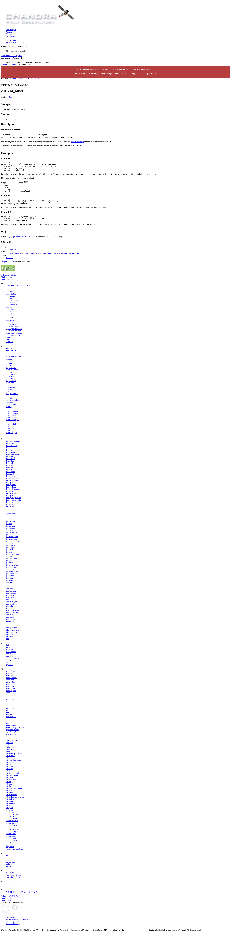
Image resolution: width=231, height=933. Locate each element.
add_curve (10, 298)
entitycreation (11, 513)
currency (15, 249)
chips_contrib (11, 368)
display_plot (10, 502)
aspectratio (10, 339)
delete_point (10, 465)
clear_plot (9, 389)
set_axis (9, 758)
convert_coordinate (13, 400)
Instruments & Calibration (15, 42)
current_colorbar (12, 411)
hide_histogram (11, 602)
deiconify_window (13, 441)
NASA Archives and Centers (17, 919)
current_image (11, 422)
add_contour (10, 296)
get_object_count (12, 554)
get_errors (9, 535)
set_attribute (10, 756)
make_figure (10, 671)
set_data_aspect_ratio (14, 771)
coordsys (9, 402)
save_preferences (12, 740)
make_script (10, 673)
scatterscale (10, 749)
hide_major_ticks (12, 610)
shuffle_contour (12, 821)
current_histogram (12, 420)
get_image (10, 548)
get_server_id (11, 574)
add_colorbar (11, 294)
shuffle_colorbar (12, 819)
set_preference (11, 799)
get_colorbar (10, 526)
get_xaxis (9, 578)
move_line (10, 684)
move (8, 693)
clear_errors (10, 387)
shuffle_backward (12, 814)
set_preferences (11, 795)
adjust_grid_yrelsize (13, 335)
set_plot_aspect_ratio (14, 788)
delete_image (11, 456)
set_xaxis (9, 805)
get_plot (9, 561)
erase (8, 515)
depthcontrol (10, 472)
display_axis (10, 476)
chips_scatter (11, 381)
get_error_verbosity (13, 541)
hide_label (47, 253)
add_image (10, 309)
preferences (10, 712)
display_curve (11, 482)
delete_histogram (12, 454)
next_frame (10, 699)
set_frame (9, 777)
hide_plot (9, 615)
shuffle (8, 842)
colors (8, 396)
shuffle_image (11, 832)
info (7, 639)
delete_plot (10, 463)
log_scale (9, 665)
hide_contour (11, 593)
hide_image (10, 604)
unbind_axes (10, 862)
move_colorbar (11, 678)
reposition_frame (12, 730)
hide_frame (10, 600)
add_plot (9, 316)
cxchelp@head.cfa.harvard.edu (137, 930)
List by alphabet (7, 277)
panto (8, 706)
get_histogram (11, 545)
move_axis (10, 675)
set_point (9, 792)
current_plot (10, 428)
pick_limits (10, 708)
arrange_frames (11, 337)
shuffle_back (11, 816)
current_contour (12, 413)
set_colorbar (10, 762)
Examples (23, 79)
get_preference (11, 567)
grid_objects (10, 582)
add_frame (10, 303)
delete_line (10, 461)
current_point (11, 430)
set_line (9, 786)
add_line (9, 313)
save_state (9, 743)
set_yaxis (9, 808)
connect (9, 398)
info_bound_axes (12, 630)
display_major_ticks (13, 498)
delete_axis (10, 443)
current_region (11, 433)
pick (7, 710)
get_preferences (12, 565)
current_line (10, 426)
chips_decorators (12, 370)
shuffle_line (10, 836)
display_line (10, 496)
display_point (11, 504)
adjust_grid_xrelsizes (14, 329)
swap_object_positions (14, 849)
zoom (8, 884)
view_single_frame (13, 877)
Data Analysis (11, 30)
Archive (9, 32)
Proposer (9, 34)
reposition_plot (11, 732)
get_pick (9, 556)
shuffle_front (11, 827)
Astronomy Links (12, 921)
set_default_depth (12, 773)
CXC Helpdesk (133, 74)
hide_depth (10, 597)
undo (8, 864)
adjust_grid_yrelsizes (14, 333)
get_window (10, 576)
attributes (9, 342)
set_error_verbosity (13, 775)
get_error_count (12, 537)
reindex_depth (11, 725)
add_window (11, 324)
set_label (64, 253)
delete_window (11, 469)
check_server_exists (13, 357)
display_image (11, 491)
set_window (10, 803)
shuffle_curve (11, 823)
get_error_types (12, 539)
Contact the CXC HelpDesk (11, 56)
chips (8, 385)
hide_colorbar (11, 591)
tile (7, 855)
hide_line (9, 608)
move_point (10, 688)
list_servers (10, 649)
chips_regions (11, 378)
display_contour (12, 480)
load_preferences (12, 658)
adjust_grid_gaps (12, 326)
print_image (10, 714)
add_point (9, 318)
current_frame (11, 417)
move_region (11, 691)
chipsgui (9, 359)
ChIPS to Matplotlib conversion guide (100, 74)
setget (8, 751)
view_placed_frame (13, 875)
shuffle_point (11, 838)
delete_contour (11, 448)
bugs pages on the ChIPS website (19, 237)
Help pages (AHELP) (9, 275)
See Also (37, 79)
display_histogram (13, 489)
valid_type (10, 873)
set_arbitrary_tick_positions (16, 753)
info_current (10, 634)
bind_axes (9, 348)
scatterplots (10, 747)
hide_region (10, 619)
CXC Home (10, 36)
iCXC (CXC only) (13, 924)
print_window (11, 717)
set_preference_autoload (15, 797)
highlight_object (12, 621)
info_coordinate (12, 632)
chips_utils (10, 383)
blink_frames (11, 350)
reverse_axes (11, 734)
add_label (9, 253)
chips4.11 (5, 64)
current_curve (11, 415)
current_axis (10, 409)
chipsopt (9, 363)
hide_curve (10, 595)
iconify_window (12, 628)
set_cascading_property (15, 760)
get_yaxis (9, 580)
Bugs (30, 79)
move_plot (10, 686)
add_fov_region (12, 300)
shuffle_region (11, 840)
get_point (9, 563)
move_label (56, 253)
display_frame (11, 487)
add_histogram (11, 305)
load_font (9, 258)
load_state (9, 660)
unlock (8, 866)
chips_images (11, 374)
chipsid (8, 249)
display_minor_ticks (13, 500)
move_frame (10, 680)
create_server (11, 404)
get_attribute (10, 522)
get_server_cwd (12, 571)
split (7, 845)
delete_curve (10, 450)
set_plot (9, 790)
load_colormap (11, 652)
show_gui (9, 810)
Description (13, 79)
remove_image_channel (15, 727)
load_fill (9, 654)
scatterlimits (10, 745)
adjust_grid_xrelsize (13, 331)
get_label (38, 253)
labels (10, 97)
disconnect (10, 474)
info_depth (10, 636)
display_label (29, 253)
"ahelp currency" (77, 142)
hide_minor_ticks (12, 613)
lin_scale (9, 647)
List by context (6, 279)
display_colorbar (12, 478)
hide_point (10, 617)
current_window (12, 435)
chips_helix (10, 372)
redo (7, 723)
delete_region (11, 467)
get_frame (9, 543)
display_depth (11, 485)
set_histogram (11, 779)
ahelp (13, 64)
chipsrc (8, 365)
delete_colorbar (11, 446)
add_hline (9, 307)
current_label (11, 424)
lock (7, 662)
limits (8, 645)
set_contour (10, 764)
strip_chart (10, 847)
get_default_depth (12, 532)
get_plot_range (11, 558)
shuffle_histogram (12, 829)
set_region (10, 801)
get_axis (9, 524)
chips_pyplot (11, 376)
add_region (10, 320)
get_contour (10, 528)
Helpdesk (9, 926)
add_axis (9, 292)
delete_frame (11, 452)
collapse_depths (12, 394)
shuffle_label (74, 253)
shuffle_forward (12, 825)
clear (7, 391)
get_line (9, 552)
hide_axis (9, 589)
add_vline (9, 322)
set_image (9, 782)
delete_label (18, 253)
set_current (10, 766)
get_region (10, 569)
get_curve (9, 530)
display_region (11, 506)
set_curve (9, 769)
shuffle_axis (10, 812)
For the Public (11, 40)
